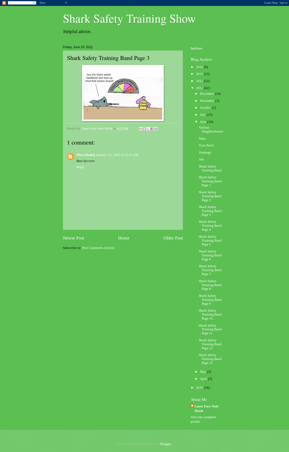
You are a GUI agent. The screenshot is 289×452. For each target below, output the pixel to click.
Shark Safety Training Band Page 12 (210, 344)
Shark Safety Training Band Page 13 (210, 359)
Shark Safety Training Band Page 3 (210, 211)
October (206, 108)
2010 (200, 387)
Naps (202, 138)
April (204, 379)
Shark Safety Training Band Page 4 (210, 225)
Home (123, 237)
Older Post (173, 237)
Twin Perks (206, 145)
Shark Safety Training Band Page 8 (210, 285)
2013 (200, 74)
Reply (80, 167)
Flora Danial (85, 155)
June (203, 122)
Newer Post (73, 237)
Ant (201, 159)
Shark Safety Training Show (129, 18)
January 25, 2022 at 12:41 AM (117, 155)
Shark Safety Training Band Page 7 (210, 270)
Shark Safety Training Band (210, 168)
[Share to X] (148, 129)
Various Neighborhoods (211, 129)
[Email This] (141, 129)
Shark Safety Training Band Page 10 (210, 314)
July (203, 115)
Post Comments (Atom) (98, 248)
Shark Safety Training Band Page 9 (210, 300)
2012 (200, 81)
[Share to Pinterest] (156, 129)
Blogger (165, 444)
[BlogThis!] (144, 129)
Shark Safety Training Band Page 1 (210, 181)
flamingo (205, 152)
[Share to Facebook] (152, 129)
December (207, 94)
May (203, 372)
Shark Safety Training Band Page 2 (210, 196)
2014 (200, 67)
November (207, 101)
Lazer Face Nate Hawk (207, 408)
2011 (200, 88)
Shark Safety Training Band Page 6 (210, 255)
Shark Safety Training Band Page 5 (210, 240)
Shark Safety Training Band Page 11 (210, 329)
